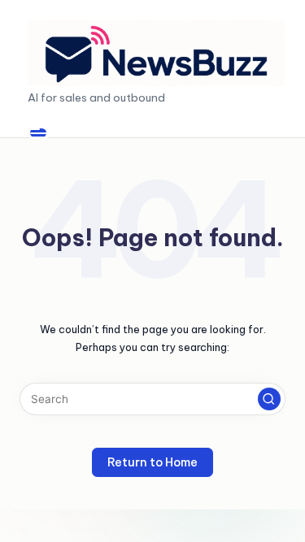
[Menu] (38, 132)
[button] (269, 399)
